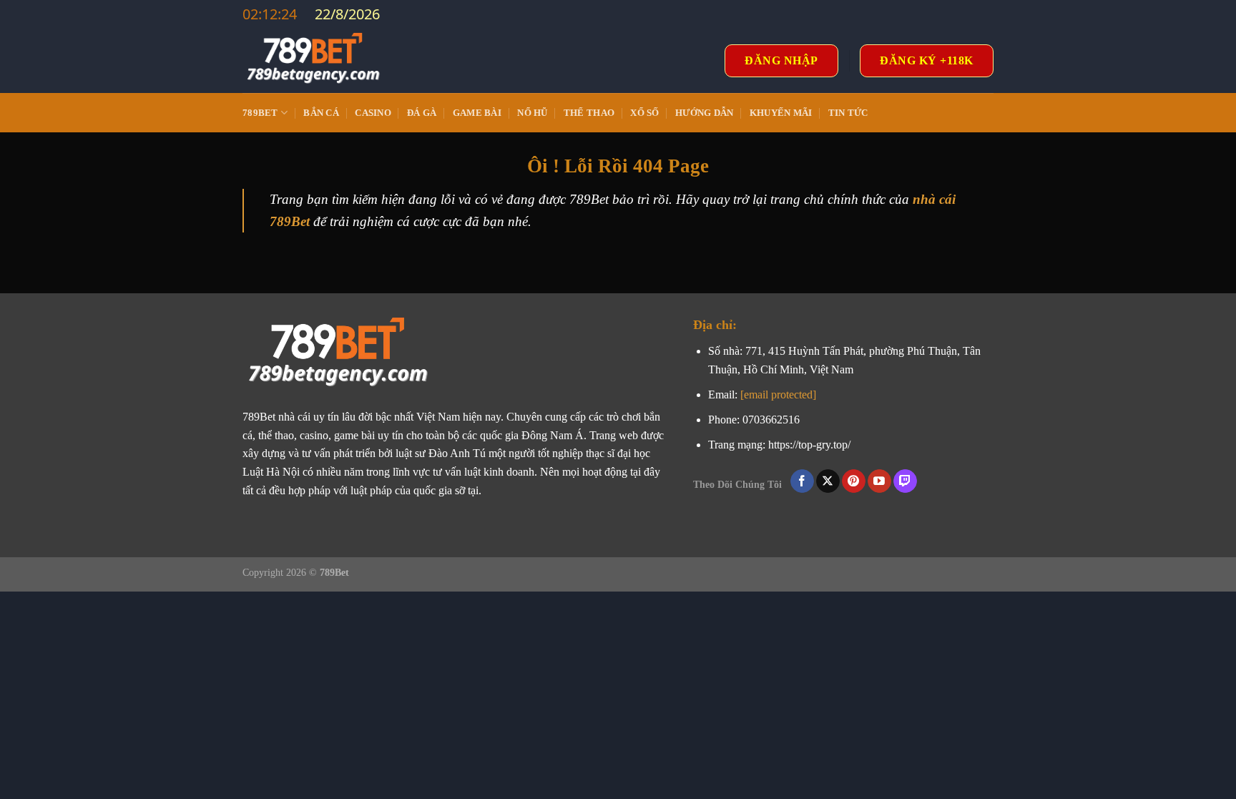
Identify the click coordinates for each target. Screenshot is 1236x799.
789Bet (260, 113)
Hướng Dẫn (704, 113)
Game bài (477, 113)
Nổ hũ (532, 113)
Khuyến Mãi (781, 113)
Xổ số (644, 113)
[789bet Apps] (314, 61)
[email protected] (778, 394)
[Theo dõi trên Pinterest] (853, 481)
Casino (373, 113)
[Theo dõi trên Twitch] (905, 481)
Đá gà (421, 113)
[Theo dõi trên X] (828, 481)
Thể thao (589, 113)
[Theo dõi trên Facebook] (802, 481)
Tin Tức (848, 113)
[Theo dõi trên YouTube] (879, 481)
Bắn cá (321, 113)
